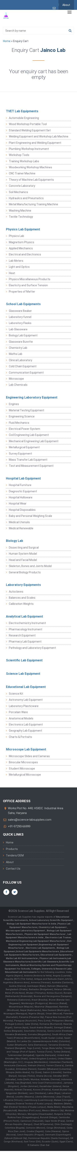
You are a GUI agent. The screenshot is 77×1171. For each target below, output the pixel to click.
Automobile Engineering (24, 118)
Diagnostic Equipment (23, 491)
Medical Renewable (21, 528)
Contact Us (13, 868)
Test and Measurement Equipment (31, 465)
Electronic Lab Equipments (40, 948)
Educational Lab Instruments (21, 972)
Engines (14, 404)
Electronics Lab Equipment (26, 724)
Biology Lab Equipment (23, 335)
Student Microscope (22, 768)
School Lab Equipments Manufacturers (37, 951)
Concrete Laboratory (22, 185)
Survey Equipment (20, 453)
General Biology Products (25, 572)
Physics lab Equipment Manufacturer (45, 934)
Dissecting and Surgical (24, 547)
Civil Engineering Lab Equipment (29, 434)
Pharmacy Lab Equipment (25, 641)
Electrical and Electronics (25, 254)
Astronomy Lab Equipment (26, 699)
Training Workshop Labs (24, 161)
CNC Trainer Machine (22, 173)
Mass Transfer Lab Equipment (28, 459)
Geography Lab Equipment (25, 730)
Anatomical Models (21, 718)
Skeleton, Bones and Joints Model (30, 566)
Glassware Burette (21, 341)
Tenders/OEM (15, 855)
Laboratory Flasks (20, 323)
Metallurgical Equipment (24, 447)
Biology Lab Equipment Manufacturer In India (32, 923)
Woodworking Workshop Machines (30, 167)
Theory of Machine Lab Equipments (31, 179)
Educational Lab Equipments (56, 955)
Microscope (16, 378)
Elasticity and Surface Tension (28, 285)
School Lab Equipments (23, 304)
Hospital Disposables (22, 509)
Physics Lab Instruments (53, 958)
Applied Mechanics (21, 248)
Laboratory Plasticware (23, 706)
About (66, 4)
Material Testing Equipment (26, 410)
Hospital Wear (17, 503)
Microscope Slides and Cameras (29, 756)
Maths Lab (15, 353)
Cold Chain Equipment (23, 366)
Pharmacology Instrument (25, 629)
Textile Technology (21, 216)
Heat (12, 273)
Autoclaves (16, 591)
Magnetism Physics (21, 242)
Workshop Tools (19, 155)
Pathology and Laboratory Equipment (32, 647)
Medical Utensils (19, 522)
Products (12, 849)
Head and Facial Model (23, 560)
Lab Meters (16, 260)
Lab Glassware (18, 329)
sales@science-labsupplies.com (29, 819)
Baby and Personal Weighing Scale (30, 515)
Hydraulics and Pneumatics (26, 198)
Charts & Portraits (20, 736)
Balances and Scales (22, 597)
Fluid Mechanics (19, 422)
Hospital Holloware (20, 497)
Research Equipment (22, 635)
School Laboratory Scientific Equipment (51, 920)
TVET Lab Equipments (22, 111)
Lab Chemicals (18, 384)
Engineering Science (22, 416)
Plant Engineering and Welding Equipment (35, 142)
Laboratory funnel (20, 317)
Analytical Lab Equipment (24, 616)
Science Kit (16, 693)
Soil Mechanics (18, 192)
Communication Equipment (26, 372)
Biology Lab (14, 541)
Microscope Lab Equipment (26, 749)
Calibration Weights (21, 603)
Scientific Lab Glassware (44, 961)
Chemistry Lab (18, 347)
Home (6, 41)
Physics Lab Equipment (23, 229)
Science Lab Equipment (23, 674)
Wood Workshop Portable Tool (28, 124)
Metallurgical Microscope (25, 774)
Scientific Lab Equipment (24, 660)
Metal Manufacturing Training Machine (33, 204)
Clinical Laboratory (20, 360)
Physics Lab (16, 236)
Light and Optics (19, 266)
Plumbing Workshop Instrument (29, 148)
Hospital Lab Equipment (23, 478)
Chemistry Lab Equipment (52, 927)
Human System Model (23, 553)
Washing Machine (20, 210)
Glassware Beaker (20, 310)
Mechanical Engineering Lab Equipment (33, 441)
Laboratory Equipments (23, 585)
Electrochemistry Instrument (27, 623)
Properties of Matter (22, 291)
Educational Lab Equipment (26, 687)
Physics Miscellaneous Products (29, 279)
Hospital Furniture (20, 485)
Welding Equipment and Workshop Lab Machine (38, 136)
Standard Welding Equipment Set (30, 130)
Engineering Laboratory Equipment (31, 397)
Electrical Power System (24, 428)
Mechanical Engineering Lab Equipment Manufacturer (36, 941)
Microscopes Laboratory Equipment (26, 930)
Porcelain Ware (18, 712)
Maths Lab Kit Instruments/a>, (22, 958)
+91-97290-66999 (19, 826)
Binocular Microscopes (23, 762)
